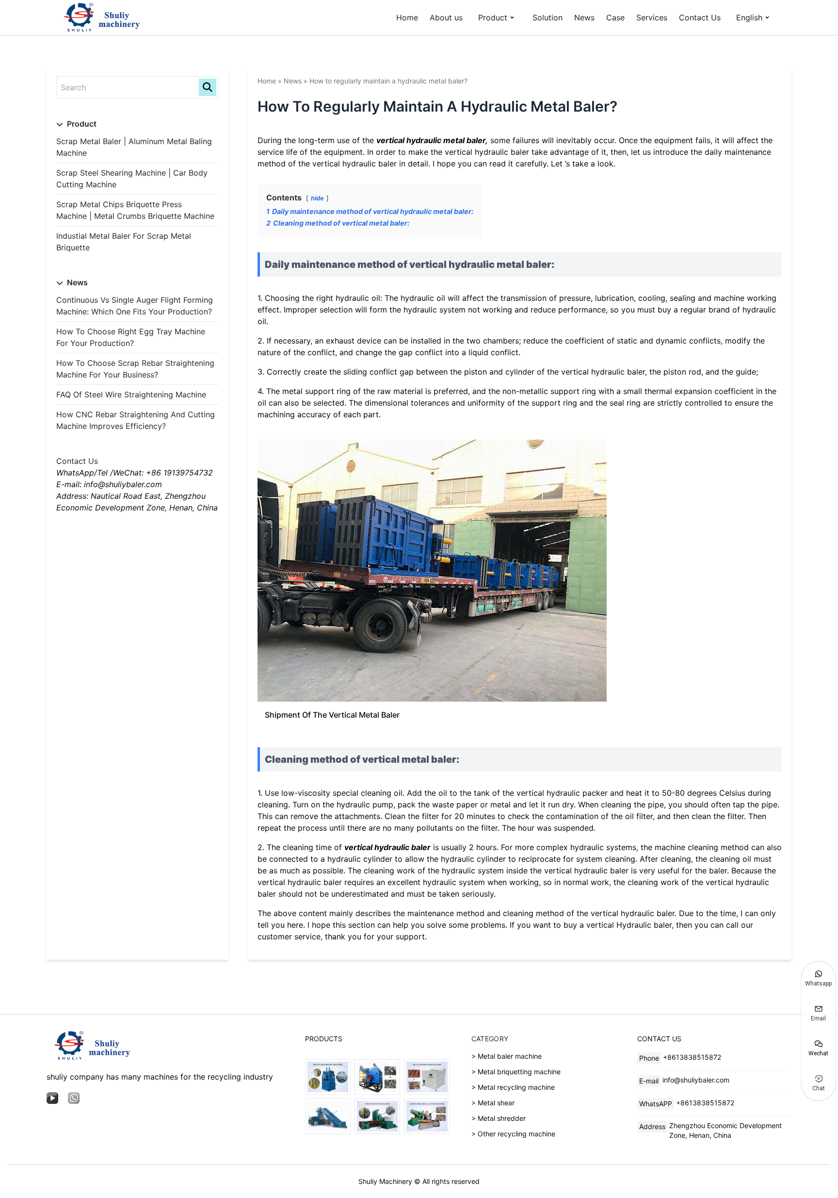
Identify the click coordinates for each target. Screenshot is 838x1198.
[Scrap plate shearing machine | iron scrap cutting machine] (427, 1116)
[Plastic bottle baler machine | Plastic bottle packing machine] (328, 1116)
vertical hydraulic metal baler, (432, 140)
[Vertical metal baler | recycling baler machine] (328, 1077)
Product (492, 17)
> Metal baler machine (506, 1056)
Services (651, 17)
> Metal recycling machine (513, 1087)
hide (317, 198)
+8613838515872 (692, 1057)
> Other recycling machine (513, 1134)
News (584, 17)
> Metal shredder (498, 1118)
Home (407, 17)
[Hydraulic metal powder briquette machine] (427, 1077)
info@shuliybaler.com (695, 1080)
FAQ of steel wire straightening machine (131, 394)
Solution (547, 17)
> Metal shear (493, 1103)
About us (446, 17)
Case (615, 17)
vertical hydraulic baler (387, 847)
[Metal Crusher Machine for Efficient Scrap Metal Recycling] (377, 1077)
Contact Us (700, 17)
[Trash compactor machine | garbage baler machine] (377, 1116)
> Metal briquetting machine (516, 1071)
